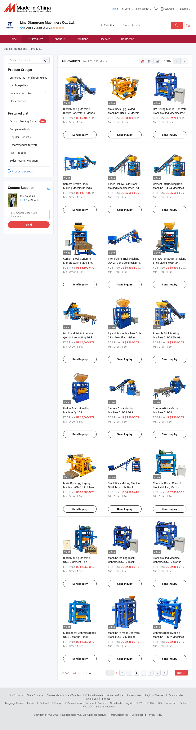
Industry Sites (134, 695)
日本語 (150, 703)
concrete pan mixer (21, 93)
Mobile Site (92, 698)
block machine (18, 101)
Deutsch (102, 703)
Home (13, 39)
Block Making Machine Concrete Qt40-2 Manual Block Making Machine (167, 562)
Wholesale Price (115, 695)
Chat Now (30, 200)
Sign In (114, 8)
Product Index (176, 695)
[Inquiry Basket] (156, 8)
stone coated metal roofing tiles (28, 77)
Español (31, 703)
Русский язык (74, 703)
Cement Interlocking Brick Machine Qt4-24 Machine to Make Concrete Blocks (169, 188)
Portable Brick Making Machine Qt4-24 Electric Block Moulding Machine (167, 337)
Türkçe (183, 703)
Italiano (90, 703)
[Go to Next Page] (184, 61)
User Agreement (119, 714)
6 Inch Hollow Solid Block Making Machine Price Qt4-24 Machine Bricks (124, 188)
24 (74, 673)
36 (82, 673)
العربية (129, 703)
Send (29, 224)
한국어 (139, 703)
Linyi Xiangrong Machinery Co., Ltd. (47, 22)
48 (90, 673)
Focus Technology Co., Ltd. (73, 714)
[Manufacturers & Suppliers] (28, 7)
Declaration (138, 714)
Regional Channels (155, 695)
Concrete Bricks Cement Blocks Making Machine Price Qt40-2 (167, 487)
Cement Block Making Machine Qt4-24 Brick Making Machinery (121, 412)
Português (45, 703)
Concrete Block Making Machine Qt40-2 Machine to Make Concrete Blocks (169, 637)
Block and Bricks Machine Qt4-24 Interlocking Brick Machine (78, 337)
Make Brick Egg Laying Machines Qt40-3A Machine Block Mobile (124, 113)
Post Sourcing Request (188, 25)
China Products (35, 695)
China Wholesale (94, 695)
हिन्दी (160, 703)
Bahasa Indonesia (105, 706)
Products (37, 39)
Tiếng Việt (86, 706)
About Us (60, 39)
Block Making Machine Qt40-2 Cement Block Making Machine (76, 562)
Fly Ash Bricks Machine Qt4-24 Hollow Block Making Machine (124, 337)
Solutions (82, 39)
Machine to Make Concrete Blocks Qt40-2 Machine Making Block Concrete (124, 637)
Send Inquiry (80, 134)
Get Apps (169, 8)
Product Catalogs (22, 171)
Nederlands (116, 703)
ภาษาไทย (171, 703)
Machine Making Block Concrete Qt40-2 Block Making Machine (121, 562)
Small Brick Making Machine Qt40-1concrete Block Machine (124, 487)
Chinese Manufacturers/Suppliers (64, 695)
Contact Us (127, 39)
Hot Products (16, 695)
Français (58, 703)
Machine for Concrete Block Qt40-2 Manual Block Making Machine (79, 637)
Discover (105, 39)
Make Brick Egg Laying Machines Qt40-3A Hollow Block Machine (78, 487)
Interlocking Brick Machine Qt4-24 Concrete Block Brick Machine (124, 262)
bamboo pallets (19, 85)
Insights (106, 698)
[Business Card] (48, 187)
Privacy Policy (155, 714)
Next (180, 673)
